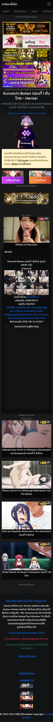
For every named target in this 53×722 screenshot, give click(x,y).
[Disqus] (26, 368)
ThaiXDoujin (26, 656)
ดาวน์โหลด (40, 180)
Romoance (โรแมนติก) (33, 318)
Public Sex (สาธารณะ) (37, 314)
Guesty (48, 714)
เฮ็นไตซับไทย (26, 673)
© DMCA (26, 717)
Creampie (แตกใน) (33, 311)
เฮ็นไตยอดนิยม (20, 11)
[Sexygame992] (26, 54)
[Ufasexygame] (26, 67)
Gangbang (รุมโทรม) (14, 314)
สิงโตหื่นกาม (33, 297)
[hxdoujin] (26, 694)
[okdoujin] (26, 685)
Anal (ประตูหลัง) (34, 307)
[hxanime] (26, 706)
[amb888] (26, 80)
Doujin (35, 11)
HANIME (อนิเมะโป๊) (15, 307)
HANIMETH (26, 680)
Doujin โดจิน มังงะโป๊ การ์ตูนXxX (26, 601)
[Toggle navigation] (49, 4)
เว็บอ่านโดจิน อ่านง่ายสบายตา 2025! (26, 633)
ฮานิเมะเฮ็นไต (9, 4)
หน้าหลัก (5, 11)
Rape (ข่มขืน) (14, 318)
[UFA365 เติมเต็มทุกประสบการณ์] (26, 198)
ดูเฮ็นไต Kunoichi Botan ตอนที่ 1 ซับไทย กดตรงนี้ (26, 113)
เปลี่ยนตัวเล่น (13, 180)
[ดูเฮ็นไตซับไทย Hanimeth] (26, 698)
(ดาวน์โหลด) (25, 164)
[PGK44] (26, 28)
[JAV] (26, 41)
